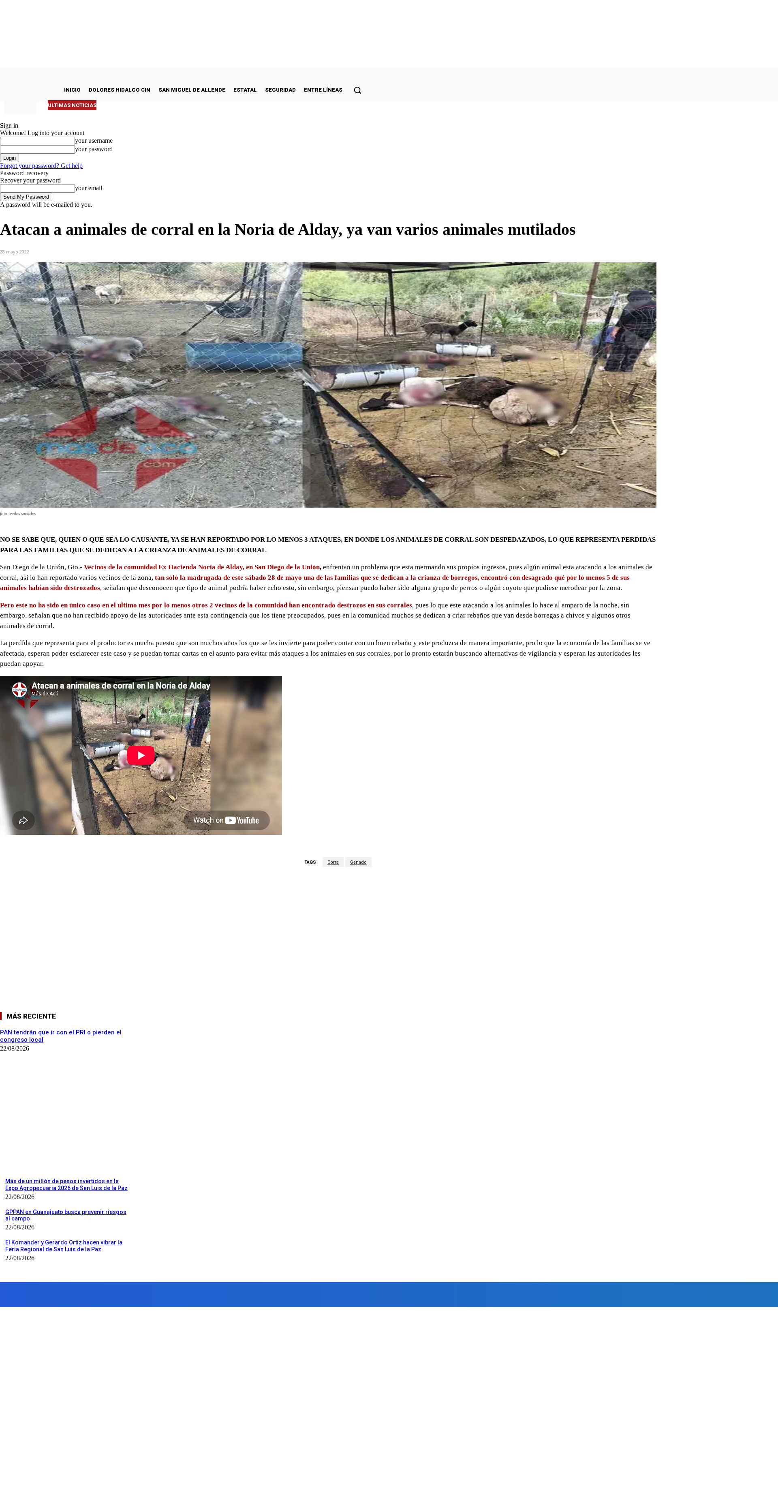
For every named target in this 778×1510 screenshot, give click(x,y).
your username (94, 140)
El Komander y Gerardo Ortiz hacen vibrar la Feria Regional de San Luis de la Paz (63, 1246)
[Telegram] (192, 251)
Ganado (358, 862)
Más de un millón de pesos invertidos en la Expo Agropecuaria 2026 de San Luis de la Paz (66, 1184)
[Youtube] (232, 1294)
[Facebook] (105, 251)
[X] (134, 251)
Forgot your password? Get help (41, 165)
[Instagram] (80, 1294)
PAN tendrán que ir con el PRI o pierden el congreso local (176, 105)
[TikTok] (169, 1294)
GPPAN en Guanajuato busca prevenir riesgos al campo (65, 1215)
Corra (333, 862)
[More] (221, 251)
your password (94, 149)
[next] (345, 105)
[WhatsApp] (163, 251)
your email (88, 187)
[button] (357, 90)
